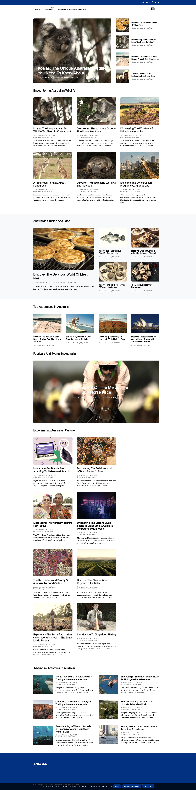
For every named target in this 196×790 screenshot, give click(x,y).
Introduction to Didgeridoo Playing (96, 634)
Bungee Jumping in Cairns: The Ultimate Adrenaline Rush (137, 703)
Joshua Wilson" (40, 345)
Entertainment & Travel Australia (72, 9)
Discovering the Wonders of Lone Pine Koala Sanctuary (144, 41)
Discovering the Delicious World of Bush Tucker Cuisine (95, 470)
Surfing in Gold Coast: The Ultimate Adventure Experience (139, 728)
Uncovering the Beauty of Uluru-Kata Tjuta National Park (112, 337)
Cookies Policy (106, 786)
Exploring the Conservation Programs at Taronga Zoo (136, 184)
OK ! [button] (117, 786)
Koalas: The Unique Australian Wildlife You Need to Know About (72, 70)
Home (37, 9)
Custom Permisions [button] (131, 786)
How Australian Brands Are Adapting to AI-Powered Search (51, 470)
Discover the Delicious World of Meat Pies (60, 276)
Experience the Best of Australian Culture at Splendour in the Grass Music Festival (52, 637)
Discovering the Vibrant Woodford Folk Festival (52, 524)
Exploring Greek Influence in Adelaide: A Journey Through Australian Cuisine (144, 253)
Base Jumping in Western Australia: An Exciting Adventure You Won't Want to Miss (73, 729)
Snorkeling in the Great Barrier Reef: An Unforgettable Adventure (140, 678)
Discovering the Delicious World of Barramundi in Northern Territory (110, 253)
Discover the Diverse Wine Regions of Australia (92, 582)
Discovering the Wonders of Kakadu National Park (136, 130)
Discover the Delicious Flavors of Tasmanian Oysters (112, 286)
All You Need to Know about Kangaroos (49, 184)
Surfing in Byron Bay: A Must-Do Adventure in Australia (79, 337)
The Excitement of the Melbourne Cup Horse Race (143, 75)
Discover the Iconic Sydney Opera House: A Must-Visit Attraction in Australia (143, 339)
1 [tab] (96, 419)
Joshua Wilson (44, 78)
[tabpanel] (96, 392)
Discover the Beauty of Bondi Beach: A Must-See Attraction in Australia (145, 59)
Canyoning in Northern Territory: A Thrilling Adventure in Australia (73, 703)
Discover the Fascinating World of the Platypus (96, 184)
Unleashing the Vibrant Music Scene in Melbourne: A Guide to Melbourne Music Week (95, 525)
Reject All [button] (148, 786)
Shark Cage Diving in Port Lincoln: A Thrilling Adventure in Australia (73, 678)
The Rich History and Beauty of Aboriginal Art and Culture (51, 582)
